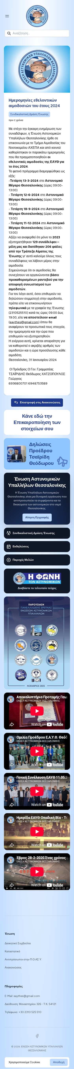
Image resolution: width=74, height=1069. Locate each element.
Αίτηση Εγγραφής (37, 517)
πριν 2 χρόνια (16, 120)
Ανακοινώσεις (13, 967)
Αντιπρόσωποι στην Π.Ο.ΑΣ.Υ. (23, 959)
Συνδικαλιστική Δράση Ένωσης (29, 114)
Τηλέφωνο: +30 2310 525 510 (23, 1012)
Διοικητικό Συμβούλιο (18, 943)
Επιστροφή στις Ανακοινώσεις (40, 402)
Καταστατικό (12, 951)
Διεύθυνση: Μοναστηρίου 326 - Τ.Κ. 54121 (30, 1004)
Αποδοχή (59, 1062)
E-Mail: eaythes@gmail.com (22, 996)
